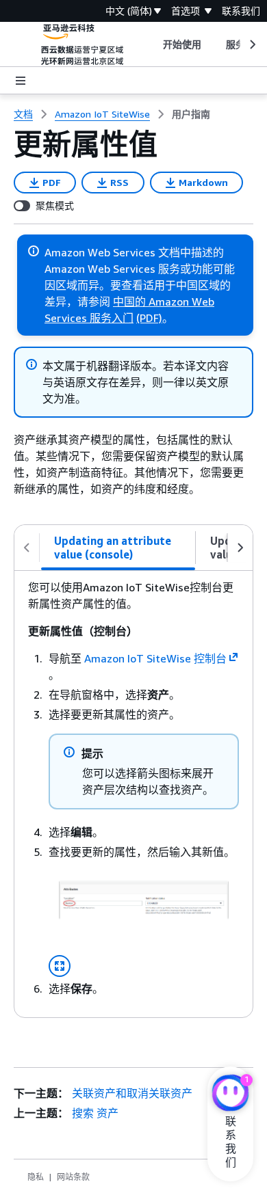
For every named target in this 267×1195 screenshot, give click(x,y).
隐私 (35, 1177)
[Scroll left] (152, 44)
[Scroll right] (251, 44)
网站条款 (73, 1177)
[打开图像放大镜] (60, 966)
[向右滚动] (240, 547)
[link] (191, 114)
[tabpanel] (133, 794)
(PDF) (149, 318)
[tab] (118, 547)
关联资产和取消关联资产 (132, 1093)
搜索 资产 (95, 1113)
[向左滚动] (26, 547)
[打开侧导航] (20, 81)
